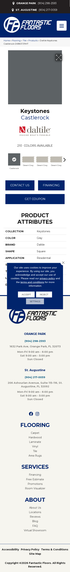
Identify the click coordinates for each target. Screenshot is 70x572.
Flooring (16, 40)
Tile (24, 40)
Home (7, 40)
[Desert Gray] (28, 159)
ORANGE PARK (26, 3)
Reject (44, 294)
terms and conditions (32, 282)
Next (64, 158)
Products (33, 40)
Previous (5, 158)
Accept (26, 294)
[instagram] (37, 414)
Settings (35, 301)
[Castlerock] (14, 159)
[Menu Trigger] (62, 26)
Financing (51, 185)
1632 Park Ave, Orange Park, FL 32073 (35, 346)
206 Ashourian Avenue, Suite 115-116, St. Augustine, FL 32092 (35, 384)
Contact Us (19, 185)
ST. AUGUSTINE (26, 10)
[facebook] (31, 414)
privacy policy (47, 278)
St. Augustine (35, 370)
